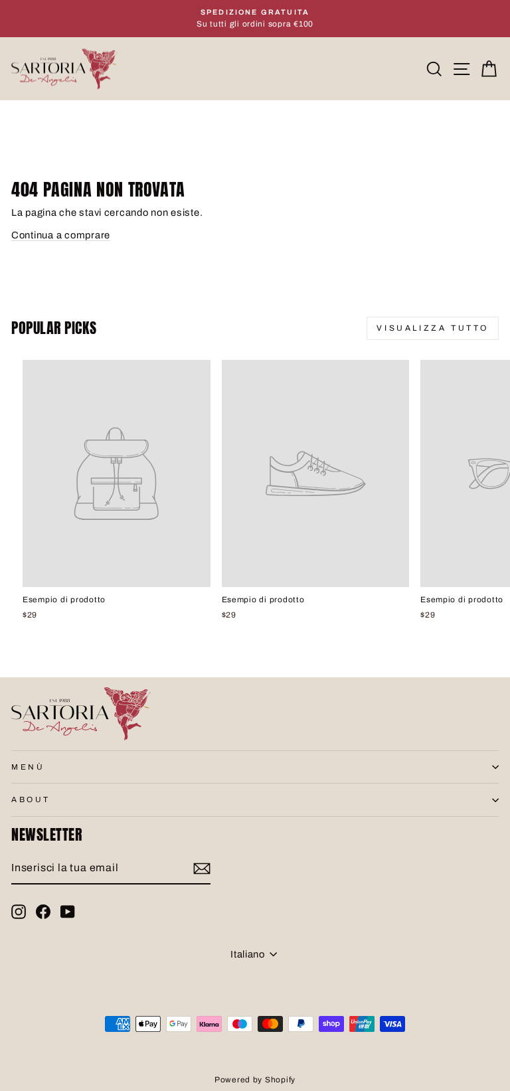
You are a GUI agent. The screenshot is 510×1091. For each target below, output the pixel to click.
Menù (27, 767)
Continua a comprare (60, 235)
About (30, 799)
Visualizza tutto (433, 328)
